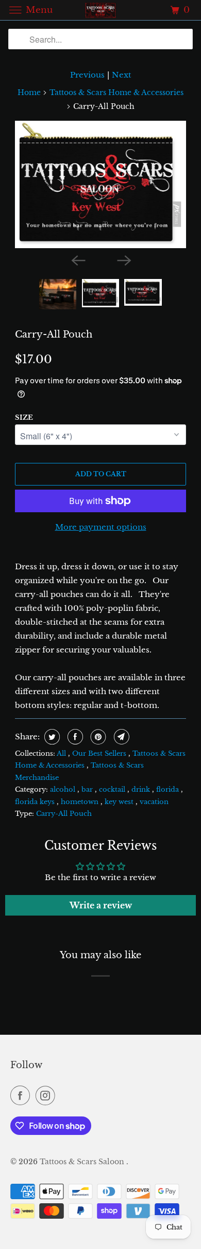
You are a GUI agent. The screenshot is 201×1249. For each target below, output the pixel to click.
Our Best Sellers (100, 753)
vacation (154, 801)
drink (141, 789)
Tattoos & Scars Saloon (83, 1161)
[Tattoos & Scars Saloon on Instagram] (47, 1095)
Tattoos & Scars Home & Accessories (116, 92)
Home (29, 92)
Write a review (101, 905)
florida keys (36, 801)
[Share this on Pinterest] (97, 736)
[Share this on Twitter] (51, 736)
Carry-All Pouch (53, 334)
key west (120, 801)
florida (168, 789)
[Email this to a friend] (120, 736)
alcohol (63, 789)
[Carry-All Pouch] (100, 184)
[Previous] (77, 259)
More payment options (100, 527)
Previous (87, 75)
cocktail (113, 789)
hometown (80, 801)
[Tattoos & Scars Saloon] (101, 10)
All (62, 753)
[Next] (123, 259)
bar (88, 789)
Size (24, 417)
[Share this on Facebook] (74, 736)
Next (121, 75)
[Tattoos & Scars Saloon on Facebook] (22, 1095)
